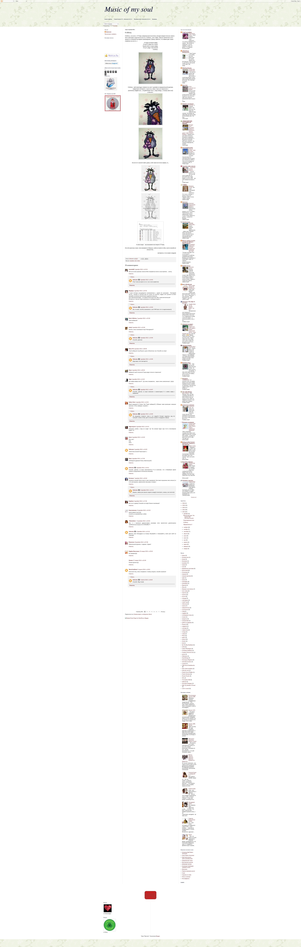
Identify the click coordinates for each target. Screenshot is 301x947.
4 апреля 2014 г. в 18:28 (146, 579)
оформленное (185, 607)
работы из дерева (186, 622)
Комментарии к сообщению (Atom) (143, 614)
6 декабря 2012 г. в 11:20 (138, 379)
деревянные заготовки (188, 568)
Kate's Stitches (133, 318)
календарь (184, 581)
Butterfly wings (186, 362)
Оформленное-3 (187, 524)
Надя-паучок (132, 426)
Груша (190, 834)
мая (185, 540)
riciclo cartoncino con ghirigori (192, 88)
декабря (186, 513)
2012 (183, 511)
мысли (183, 596)
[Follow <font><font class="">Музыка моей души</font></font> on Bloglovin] (111, 64)
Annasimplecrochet (187, 147)
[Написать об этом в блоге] (143, 259)
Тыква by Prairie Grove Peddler (192, 820)
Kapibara (131, 501)
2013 (183, 509)
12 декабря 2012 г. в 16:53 (143, 521)
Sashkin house (186, 265)
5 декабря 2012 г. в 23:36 (138, 327)
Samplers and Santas (188, 104)
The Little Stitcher (187, 391)
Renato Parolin (185, 676)
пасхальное (185, 609)
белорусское (185, 557)
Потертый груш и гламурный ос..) (192, 774)
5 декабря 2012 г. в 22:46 (143, 318)
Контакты (154, 19)
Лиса (183, 587)
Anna (130, 437)
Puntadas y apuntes (187, 480)
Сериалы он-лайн (186, 874)
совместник (185, 630)
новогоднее (185, 600)
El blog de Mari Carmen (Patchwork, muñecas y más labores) (188, 443)
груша (183, 564)
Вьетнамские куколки (187, 862)
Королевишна (133, 510)
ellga (130, 379)
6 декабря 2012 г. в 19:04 (146, 307)
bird (183, 643)
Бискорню (184, 561)
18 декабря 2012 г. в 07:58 (141, 542)
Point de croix (185, 670)
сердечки (184, 626)
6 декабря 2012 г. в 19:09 (146, 414)
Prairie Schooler (186, 674)
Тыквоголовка (192, 788)
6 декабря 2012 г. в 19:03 (146, 279)
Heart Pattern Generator (188, 855)
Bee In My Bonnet (187, 284)
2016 (183, 503)
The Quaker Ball (186, 679)
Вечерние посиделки (188, 422)
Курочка (184, 585)
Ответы (132, 277)
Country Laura (186, 222)
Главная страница (108, 19)
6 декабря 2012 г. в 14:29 (140, 449)
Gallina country (192, 446)
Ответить (131, 273)
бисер (183, 559)
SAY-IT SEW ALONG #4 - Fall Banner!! (192, 287)
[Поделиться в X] (144, 259)
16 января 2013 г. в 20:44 (146, 551)
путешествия (185, 620)
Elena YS (131, 348)
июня (185, 538)
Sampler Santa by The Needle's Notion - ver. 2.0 (192, 307)
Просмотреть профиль (110, 34)
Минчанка (184, 869)
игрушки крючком (186, 576)
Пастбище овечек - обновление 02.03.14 (142, 19)
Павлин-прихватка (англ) (188, 871)
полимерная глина (187, 615)
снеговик (184, 628)
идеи (183, 577)
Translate (115, 25)
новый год (184, 602)
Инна (130, 458)
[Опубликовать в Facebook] (146, 259)
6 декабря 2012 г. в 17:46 (138, 458)
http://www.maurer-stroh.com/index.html (187, 858)
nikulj (130, 327)
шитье (183, 639)
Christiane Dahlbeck (187, 650)
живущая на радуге (187, 324)
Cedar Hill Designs (186, 648)
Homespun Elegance (187, 659)
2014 (183, 507)
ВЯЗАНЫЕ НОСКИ (186, 864)
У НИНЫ (184, 184)
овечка (184, 605)
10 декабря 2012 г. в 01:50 (143, 510)
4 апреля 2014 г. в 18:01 (144, 569)
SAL (183, 677)
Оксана (131, 560)
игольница (184, 572)
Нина (130, 370)
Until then (191, 105)
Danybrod (185, 378)
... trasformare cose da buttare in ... (192, 169)
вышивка (132, 260)
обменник (184, 604)
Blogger (158, 936)
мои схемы (137, 260)
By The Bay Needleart (187, 645)
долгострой (185, 570)
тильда (184, 631)
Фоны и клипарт (186, 876)
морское (184, 592)
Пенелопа (131, 542)
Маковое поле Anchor (187, 589)
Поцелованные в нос (188, 520)
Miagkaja (131, 290)
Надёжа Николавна (134, 551)
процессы (184, 618)
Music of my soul (129, 8)
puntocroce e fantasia (188, 405)
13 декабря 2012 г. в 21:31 (147, 490)
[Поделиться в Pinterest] (147, 259)
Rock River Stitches (187, 462)
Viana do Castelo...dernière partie (192, 150)
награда (184, 598)
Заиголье (185, 202)
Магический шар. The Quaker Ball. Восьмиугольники (188, 517)
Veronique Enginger (187, 683)
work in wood (185, 688)
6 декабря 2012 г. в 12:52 (142, 402)
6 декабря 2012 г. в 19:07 (146, 389)
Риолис (184, 624)
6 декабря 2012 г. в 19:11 (142, 467)
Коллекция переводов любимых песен (187, 866)
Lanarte (184, 663)
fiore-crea (184, 85)
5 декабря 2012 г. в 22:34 (141, 269)
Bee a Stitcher (185, 393)
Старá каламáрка (187, 32)
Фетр (183, 635)
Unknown (135, 279)
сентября (186, 531)
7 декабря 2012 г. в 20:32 (140, 478)
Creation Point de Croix (188, 652)
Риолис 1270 (192, 710)
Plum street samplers (187, 668)
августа (186, 533)
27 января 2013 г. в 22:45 (139, 560)
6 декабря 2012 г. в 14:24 (138, 437)
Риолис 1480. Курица (192, 724)
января (186, 548)
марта (185, 544)
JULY (190, 364)
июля (185, 535)
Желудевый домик (192, 803)
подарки (184, 613)
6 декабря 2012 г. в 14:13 (142, 426)
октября (186, 529)
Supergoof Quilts (186, 345)
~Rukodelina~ (132, 521)
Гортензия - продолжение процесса (192, 205)
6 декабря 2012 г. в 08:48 (140, 348)
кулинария (184, 583)
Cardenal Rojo (192, 481)
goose (183, 654)
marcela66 (131, 269)
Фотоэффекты (185, 878)
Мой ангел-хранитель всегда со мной (192, 740)
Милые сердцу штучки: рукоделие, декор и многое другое (188, 242)
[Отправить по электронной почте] (141, 259)
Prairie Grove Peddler (187, 672)
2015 (183, 505)
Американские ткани (187, 860)
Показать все (193, 497)
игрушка (184, 574)
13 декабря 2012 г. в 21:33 (143, 531)
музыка (184, 594)
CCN (183, 646)
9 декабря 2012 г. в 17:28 (140, 501)
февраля (186, 546)
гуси (183, 566)
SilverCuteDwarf (133, 569)
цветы (183, 637)
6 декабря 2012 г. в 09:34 (138, 370)
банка (183, 555)
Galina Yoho (132, 402)
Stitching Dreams (186, 68)
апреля (186, 542)
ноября (186, 527)
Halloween (184, 656)
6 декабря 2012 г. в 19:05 (146, 337)
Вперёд (163, 611)
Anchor (184, 641)
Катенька (131, 478)
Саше (183, 873)
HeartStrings (185, 658)
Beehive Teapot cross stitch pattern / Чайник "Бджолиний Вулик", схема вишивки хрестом (189, 329)
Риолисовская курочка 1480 (192, 696)
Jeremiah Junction (186, 661)
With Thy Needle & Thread (188, 685)
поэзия (184, 617)
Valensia (184, 681)
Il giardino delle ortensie (188, 166)
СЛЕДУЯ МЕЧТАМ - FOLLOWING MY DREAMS (187, 122)
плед (183, 611)
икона (183, 579)
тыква (183, 633)
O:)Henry (185, 522)
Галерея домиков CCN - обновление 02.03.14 (123, 19)
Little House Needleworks (185, 51)
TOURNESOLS (186, 379)
